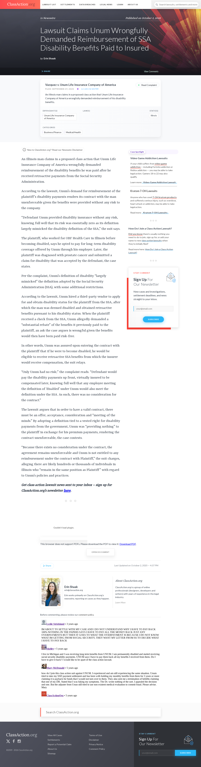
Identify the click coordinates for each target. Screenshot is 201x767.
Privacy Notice (96, 744)
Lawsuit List (49, 4)
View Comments (151, 71)
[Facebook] (14, 741)
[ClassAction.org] (20, 5)
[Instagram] (19, 741)
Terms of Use (95, 735)
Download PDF (128, 543)
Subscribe (153, 319)
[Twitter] (8, 741)
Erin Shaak (50, 58)
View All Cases (55, 735)
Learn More (120, 602)
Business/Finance (52, 132)
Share (46, 71)
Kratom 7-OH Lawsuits (155, 212)
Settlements (68, 4)
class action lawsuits (152, 240)
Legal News (106, 4)
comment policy (86, 614)
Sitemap (52, 753)
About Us (133, 4)
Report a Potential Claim (59, 744)
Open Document (101, 552)
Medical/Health (73, 132)
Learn (120, 4)
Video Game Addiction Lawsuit (159, 182)
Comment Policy (97, 749)
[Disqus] (100, 658)
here (67, 491)
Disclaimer (94, 739)
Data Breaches (87, 4)
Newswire (49, 18)
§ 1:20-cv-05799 (89, 89)
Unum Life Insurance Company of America (59, 117)
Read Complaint (147, 84)
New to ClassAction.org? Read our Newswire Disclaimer (55, 150)
